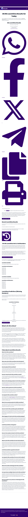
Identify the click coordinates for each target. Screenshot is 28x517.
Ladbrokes (13, 397)
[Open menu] (26, 8)
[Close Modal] (0, 0)
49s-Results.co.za (23, 377)
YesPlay (10, 397)
